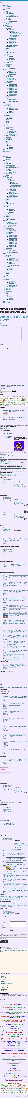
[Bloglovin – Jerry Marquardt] (17, 398)
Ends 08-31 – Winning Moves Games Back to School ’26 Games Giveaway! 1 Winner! (18, 591)
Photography (5, 25)
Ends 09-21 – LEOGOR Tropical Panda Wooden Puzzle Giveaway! (16, 658)
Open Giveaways (9, 71)
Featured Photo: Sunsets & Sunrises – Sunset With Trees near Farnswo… (19, 868)
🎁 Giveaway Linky (17, 530)
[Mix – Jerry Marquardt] (5, 402)
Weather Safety (12, 112)
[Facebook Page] (4, 396)
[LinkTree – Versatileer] (1, 396)
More (4, 125)
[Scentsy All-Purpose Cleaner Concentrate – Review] (5, 706)
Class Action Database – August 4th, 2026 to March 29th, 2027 (18, 760)
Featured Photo (9, 28)
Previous (2, 344)
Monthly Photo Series (10, 47)
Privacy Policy (9, 22)
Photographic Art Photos (16, 35)
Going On (4, 102)
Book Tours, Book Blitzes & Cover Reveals (14, 1039)
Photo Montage (9, 26)
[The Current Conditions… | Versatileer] (14, 906)
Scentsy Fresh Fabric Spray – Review (16, 712)
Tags (7, 11)
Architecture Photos (13, 42)
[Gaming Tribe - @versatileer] (1, 400)
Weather (7, 105)
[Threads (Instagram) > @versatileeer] (23, 396)
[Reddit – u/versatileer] (12, 400)
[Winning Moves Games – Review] (5, 729)
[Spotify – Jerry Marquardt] (6, 400)
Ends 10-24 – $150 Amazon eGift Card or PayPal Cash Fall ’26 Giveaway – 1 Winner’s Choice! (17, 622)
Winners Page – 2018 (13, 94)
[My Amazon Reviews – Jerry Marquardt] (14, 404)
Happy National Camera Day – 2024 (15, 864)
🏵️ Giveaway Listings (4, 661)
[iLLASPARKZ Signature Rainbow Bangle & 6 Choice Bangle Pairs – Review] (5, 736)
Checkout (11, 147)
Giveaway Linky (9, 97)
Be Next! (2, 769)
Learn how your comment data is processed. (13, 385)
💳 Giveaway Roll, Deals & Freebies (6, 561)
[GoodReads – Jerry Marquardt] (20, 398)
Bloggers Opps (5, 985)
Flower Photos (12, 41)
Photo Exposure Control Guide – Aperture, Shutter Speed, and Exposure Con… (17, 891)
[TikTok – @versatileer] (7, 398)
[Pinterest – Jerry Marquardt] (14, 396)
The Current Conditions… (14, 110)
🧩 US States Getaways (18, 499)
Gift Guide (8, 67)
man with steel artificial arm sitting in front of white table (13, 310)
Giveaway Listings (9, 77)
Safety (7, 122)
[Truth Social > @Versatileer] (20, 404)
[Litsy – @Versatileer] (1, 404)
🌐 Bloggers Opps (3, 684)
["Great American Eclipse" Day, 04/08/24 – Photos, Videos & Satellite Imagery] (4, 428)
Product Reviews (12, 131)
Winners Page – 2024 (13, 85)
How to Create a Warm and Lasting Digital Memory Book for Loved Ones (21, 845)
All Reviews (11, 130)
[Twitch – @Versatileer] (25, 398)
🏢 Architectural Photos (4, 820)
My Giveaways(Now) (10, 78)
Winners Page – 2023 (13, 87)
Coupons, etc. (8, 62)
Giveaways (5, 69)
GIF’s (7, 124)
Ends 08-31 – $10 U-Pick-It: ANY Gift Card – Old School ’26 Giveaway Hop (18, 576)
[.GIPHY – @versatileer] (12, 398)
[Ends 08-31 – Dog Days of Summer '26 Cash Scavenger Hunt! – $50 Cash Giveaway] (19, 451)
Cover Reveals (12, 59)
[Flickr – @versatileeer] (15, 398)
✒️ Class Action (3, 756)
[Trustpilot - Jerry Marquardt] (16, 402)
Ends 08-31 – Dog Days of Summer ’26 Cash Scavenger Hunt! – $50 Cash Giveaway (18, 584)
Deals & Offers (9, 64)
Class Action (8, 137)
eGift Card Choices (13, 100)
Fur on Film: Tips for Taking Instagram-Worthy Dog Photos (16, 880)
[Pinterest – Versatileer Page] (17, 396)
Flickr (7, 51)
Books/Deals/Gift (6, 54)
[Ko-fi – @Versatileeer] (10, 402)
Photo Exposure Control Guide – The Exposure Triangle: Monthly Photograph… (17, 883)
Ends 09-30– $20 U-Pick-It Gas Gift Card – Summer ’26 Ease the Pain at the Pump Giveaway (18, 614)
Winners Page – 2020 (13, 91)
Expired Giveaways (12, 74)
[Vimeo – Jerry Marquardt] (1, 402)
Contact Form (8, 12)
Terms (2, 981)
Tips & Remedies (9, 140)
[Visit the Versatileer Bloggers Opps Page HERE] (13, 687)
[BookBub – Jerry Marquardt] (22, 398)
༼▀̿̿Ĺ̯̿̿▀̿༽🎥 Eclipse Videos (5, 430)
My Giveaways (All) (12, 79)
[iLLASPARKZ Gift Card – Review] (5, 751)
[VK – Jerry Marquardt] (23, 400)
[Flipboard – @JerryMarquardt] (7, 404)
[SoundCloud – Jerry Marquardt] (4, 400)
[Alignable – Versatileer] (18, 404)
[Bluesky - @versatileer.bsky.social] (1, 398)
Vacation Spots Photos (16, 34)
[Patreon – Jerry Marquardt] (15, 400)
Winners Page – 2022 (13, 88)
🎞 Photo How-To (17, 840)
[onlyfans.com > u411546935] (25, 404)
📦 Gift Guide (2, 407)
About (4, 9)
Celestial (11, 117)
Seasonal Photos (12, 38)
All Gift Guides (12, 68)
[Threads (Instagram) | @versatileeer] (22, 1085)
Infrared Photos (15, 32)
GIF (6, 49)
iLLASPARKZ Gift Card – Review (17, 749)
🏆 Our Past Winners (4, 767)
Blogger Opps (8, 19)
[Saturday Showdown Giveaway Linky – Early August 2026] (5, 541)
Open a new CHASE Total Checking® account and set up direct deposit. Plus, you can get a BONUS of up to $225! (14, 950)
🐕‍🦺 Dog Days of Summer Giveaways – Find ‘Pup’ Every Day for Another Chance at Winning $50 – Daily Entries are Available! (20, 438)
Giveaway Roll (8, 75)
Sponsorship (9, 983)
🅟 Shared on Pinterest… (4, 947)
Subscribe (4, 941)
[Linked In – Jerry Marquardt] (5, 398)
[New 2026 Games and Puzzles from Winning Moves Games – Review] (5, 698)
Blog (4, 150)
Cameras (7, 48)
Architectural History (10, 135)
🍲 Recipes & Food (17, 787)
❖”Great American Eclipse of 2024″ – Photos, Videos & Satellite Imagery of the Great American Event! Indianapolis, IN (14, 426)
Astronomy (8, 115)
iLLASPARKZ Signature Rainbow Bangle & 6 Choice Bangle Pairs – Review (17, 735)
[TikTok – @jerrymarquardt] (10, 398)
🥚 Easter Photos (3, 477)
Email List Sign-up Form (10, 14)
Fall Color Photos (12, 39)
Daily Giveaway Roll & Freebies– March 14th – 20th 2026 (17, 565)
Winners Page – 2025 (13, 84)
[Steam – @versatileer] (9, 400)
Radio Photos (14, 37)
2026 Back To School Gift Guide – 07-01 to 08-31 (17, 411)
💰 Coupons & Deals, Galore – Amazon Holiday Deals (9, 546)
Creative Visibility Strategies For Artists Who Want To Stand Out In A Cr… (16, 861)
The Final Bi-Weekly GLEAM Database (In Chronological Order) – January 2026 (18, 666)
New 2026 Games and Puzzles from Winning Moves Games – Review (18, 697)
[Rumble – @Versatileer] (12, 404)
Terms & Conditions (10, 15)
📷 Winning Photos (3, 804)
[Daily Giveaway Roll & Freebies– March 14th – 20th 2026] (5, 567)
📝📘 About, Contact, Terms (5, 973)
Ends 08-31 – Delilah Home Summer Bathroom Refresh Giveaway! (15, 647)
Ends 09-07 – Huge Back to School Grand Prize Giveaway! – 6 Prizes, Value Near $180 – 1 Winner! (18, 599)
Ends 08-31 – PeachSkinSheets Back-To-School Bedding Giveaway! (17, 651)
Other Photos (11, 31)
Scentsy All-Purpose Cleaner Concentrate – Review (16, 704)
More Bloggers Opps (13, 21)
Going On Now (8, 104)
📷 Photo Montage (3, 783)
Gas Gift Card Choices (13, 101)
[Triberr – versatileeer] (8, 402)
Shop (7, 144)
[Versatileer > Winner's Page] (5, 772)
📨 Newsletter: (16, 913)
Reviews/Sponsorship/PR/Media (12, 16)
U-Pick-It (7, 98)
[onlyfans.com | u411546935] (23, 1092)
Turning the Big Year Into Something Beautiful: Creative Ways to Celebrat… (16, 854)
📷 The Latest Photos (4, 835)
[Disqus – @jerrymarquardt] (18, 400)
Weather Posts (12, 107)
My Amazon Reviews (13, 134)
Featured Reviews (9, 127)
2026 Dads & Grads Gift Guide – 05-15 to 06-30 (18, 418)
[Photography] (10, 802)
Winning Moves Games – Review (17, 726)
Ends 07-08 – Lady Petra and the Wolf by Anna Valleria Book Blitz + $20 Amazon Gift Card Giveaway (16, 631)
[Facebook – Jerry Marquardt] (8, 396)
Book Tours (8, 18)
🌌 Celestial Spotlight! (26, 511)
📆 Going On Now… (26, 505)
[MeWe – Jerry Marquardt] (26, 402)
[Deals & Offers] (5, 674)
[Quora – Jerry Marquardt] (3, 404)
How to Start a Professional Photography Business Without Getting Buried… (16, 857)
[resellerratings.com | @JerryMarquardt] (21, 1092)
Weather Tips (11, 111)
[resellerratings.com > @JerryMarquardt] (23, 404)
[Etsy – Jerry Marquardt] (23, 402)
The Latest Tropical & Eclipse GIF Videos (16, 1053)
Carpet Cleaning (6, 151)
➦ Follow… (2, 394)
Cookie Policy (6, 999)
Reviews (7, 128)
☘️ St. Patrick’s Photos (18, 481)
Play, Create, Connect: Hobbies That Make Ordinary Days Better (15, 850)
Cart (10, 145)
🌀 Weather (2, 894)
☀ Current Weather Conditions (5, 901)
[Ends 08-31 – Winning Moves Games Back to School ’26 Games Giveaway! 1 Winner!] (5, 592)
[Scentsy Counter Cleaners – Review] (5, 744)
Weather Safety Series (13, 108)
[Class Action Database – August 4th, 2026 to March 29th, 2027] (5, 762)
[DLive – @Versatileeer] (13, 402)
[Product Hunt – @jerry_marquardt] (20, 400)
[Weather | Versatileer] (14, 899)
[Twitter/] (11, 1085)
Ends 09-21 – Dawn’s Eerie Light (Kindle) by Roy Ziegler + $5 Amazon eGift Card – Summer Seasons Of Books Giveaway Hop (18, 607)
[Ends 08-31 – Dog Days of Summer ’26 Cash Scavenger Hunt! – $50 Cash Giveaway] (5, 585)
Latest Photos (12, 29)
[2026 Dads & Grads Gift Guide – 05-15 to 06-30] (5, 420)
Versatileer (1, 2)
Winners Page (8, 82)
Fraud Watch (8, 138)
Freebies (8, 65)
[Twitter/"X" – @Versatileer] (11, 396)
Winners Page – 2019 (13, 92)
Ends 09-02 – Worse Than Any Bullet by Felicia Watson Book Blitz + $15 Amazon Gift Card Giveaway (16, 643)
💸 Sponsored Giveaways (4, 628)
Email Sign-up (4, 979)
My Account (11, 148)
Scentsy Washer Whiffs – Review (17, 719)
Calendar (8, 121)
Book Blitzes (11, 58)
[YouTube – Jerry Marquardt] (26, 396)
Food (7, 142)
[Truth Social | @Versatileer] (18, 1092)
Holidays (7, 120)
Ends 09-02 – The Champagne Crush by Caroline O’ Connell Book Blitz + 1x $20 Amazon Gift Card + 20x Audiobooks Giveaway (15, 637)
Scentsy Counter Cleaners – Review (18, 741)
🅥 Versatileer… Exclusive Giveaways (7, 572)
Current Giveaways (13, 72)
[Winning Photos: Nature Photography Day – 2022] (8, 812)
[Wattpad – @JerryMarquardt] (19, 402)
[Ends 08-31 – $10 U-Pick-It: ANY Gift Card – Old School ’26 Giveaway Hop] (5, 577)
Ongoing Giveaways (9, 81)
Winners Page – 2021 (13, 89)
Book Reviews (11, 61)
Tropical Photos (12, 44)
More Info (8, 8)
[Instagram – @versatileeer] (20, 396)
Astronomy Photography (14, 45)
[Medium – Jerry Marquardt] (9, 404)
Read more (3, 324)
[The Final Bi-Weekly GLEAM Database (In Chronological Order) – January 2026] (5, 666)
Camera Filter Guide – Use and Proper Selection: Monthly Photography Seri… (16, 887)
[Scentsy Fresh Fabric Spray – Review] (5, 713)
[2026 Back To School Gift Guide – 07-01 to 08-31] (5, 412)
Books (7, 55)
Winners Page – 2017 (13, 95)
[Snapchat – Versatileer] (25, 400)
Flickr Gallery (12, 52)
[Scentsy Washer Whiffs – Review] (5, 721)
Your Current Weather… (14, 114)
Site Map (7, 24)
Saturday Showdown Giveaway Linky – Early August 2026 (18, 539)
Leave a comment (4, 325)
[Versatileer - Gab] (4, 405)
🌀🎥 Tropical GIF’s (3, 908)
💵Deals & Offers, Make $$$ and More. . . (7, 671)
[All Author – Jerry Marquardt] (3, 402)
